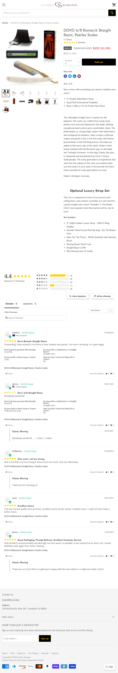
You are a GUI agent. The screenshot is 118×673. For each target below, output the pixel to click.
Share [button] (10, 373)
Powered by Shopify (35, 660)
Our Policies (33, 653)
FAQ (12, 653)
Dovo (69, 39)
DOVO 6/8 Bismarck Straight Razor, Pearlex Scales (26, 368)
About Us (21, 653)
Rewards (44, 653)
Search (5, 653)
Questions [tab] (28, 303)
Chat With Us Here (10, 600)
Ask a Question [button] (79, 296)
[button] (107, 373)
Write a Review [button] (104, 296)
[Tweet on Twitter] (70, 76)
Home (5, 23)
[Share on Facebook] (65, 76)
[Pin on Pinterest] (79, 76)
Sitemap (55, 653)
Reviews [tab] (10, 303)
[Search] (112, 13)
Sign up (45, 638)
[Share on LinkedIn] (74, 76)
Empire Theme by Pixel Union (14, 660)
